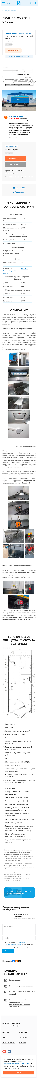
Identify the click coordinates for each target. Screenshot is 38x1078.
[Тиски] (18, 514)
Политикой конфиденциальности (15, 943)
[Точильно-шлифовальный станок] (18, 528)
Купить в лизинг (15, 164)
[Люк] (19, 423)
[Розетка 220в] (13, 594)
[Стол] (18, 409)
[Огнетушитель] (30, 557)
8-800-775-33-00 (31, 3)
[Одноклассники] (16, 961)
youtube (4, 1051)
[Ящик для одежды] (24, 366)
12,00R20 (24, 268)
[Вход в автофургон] (13, 366)
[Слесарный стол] (13, 542)
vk (9, 1051)
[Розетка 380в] (30, 594)
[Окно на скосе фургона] (18, 380)
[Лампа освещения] (18, 499)
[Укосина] (13, 557)
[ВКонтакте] (13, 961)
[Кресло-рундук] (18, 394)
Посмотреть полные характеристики (19, 177)
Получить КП (13, 50)
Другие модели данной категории (19, 56)
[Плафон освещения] (18, 437)
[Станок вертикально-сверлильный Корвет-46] (30, 542)
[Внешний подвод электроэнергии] (18, 608)
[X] (19, 961)
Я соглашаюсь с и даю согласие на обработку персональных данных (19, 944)
